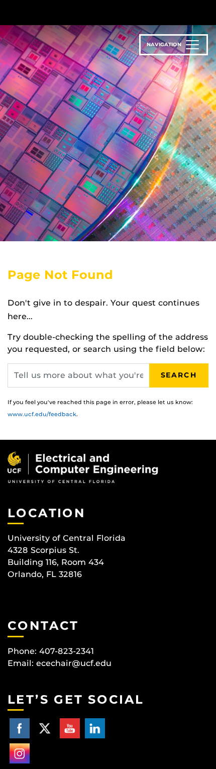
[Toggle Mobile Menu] (205, 12)
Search (179, 374)
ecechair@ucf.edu (74, 663)
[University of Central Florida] (76, 12)
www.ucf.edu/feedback (42, 414)
